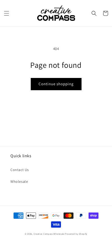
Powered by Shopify (76, 233)
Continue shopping (56, 83)
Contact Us (19, 169)
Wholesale (19, 181)
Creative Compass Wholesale (49, 233)
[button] (6, 13)
